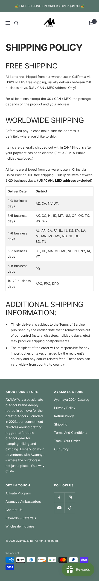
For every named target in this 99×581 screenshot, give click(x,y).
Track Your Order (67, 441)
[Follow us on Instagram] (69, 497)
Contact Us (14, 510)
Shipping (60, 424)
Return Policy (64, 416)
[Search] (16, 23)
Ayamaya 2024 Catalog (71, 399)
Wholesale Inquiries (20, 526)
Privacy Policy (64, 408)
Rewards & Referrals (21, 518)
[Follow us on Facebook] (59, 497)
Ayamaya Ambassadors (23, 501)
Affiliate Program (18, 493)
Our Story (61, 449)
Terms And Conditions (70, 432)
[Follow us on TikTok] (69, 508)
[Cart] (91, 23)
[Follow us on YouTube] (59, 508)
